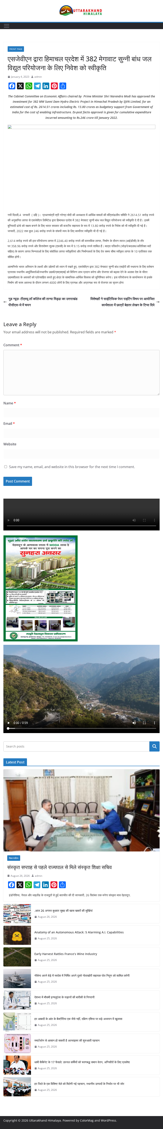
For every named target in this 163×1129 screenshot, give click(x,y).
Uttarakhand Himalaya (45, 1120)
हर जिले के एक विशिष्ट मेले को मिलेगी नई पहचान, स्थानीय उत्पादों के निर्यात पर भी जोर (79, 1084)
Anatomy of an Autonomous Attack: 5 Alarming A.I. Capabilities (79, 932)
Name (9, 403)
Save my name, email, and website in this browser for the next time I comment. (72, 466)
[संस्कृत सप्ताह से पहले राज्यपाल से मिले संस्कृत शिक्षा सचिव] (81, 810)
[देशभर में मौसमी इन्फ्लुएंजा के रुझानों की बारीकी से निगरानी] (17, 1000)
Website (9, 444)
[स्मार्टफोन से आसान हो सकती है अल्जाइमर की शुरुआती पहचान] (17, 1043)
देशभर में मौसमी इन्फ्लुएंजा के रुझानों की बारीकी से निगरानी (64, 997)
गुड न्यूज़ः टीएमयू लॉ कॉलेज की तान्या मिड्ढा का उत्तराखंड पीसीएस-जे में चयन (42, 301)
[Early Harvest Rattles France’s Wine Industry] (17, 956)
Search (154, 746)
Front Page (15, 49)
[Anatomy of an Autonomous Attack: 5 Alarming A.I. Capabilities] (17, 935)
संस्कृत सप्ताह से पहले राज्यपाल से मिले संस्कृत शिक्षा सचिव (59, 867)
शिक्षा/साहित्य (13, 858)
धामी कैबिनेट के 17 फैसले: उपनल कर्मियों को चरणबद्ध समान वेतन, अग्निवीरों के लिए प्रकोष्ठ (82, 1062)
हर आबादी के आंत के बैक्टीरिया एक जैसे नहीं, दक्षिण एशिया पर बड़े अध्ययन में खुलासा (78, 1019)
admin (38, 77)
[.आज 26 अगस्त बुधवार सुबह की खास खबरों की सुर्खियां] (17, 913)
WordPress (108, 1120)
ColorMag (87, 1120)
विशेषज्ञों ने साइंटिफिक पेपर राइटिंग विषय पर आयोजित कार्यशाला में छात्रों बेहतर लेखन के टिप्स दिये (122, 301)
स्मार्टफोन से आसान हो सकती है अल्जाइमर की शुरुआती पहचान (67, 1040)
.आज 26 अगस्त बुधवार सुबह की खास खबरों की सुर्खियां (63, 911)
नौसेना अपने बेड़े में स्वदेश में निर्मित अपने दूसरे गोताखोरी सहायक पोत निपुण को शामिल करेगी (81, 975)
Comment (12, 345)
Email (9, 423)
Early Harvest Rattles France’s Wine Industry (65, 954)
